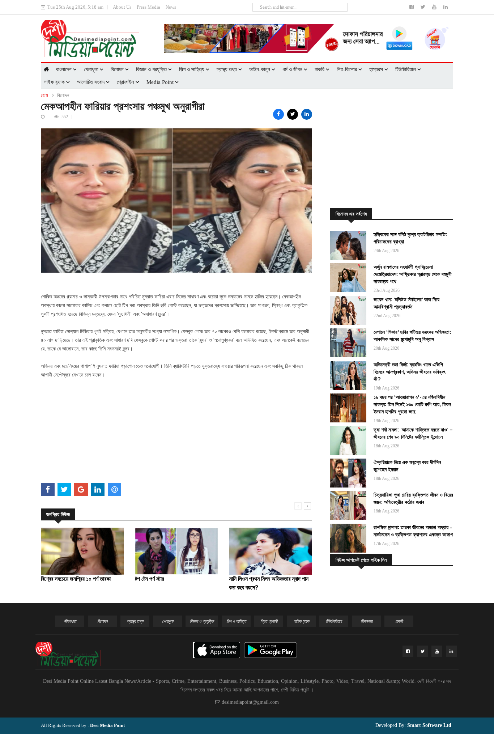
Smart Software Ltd (428, 725)
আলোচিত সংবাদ (91, 82)
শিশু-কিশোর (347, 69)
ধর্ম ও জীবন (293, 69)
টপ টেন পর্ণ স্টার (149, 579)
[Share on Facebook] (278, 114)
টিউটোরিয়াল (406, 69)
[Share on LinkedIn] (306, 114)
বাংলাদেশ (64, 69)
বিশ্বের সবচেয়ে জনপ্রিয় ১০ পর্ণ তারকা (76, 579)
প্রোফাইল (126, 82)
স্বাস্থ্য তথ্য (227, 69)
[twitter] (424, 7)
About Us (122, 7)
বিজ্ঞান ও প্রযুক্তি (152, 69)
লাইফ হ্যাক (55, 82)
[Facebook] (412, 7)
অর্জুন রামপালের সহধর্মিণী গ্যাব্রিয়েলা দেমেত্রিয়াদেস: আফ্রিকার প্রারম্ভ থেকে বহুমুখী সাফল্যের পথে (413, 274)
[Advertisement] (176, 430)
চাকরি (320, 69)
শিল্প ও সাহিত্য (192, 69)
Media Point (160, 82)
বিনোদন (118, 69)
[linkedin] (445, 7)
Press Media (148, 7)
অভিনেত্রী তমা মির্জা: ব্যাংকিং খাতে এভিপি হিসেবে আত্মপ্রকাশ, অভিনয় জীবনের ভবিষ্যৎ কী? (409, 372)
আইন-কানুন (260, 69)
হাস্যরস (376, 69)
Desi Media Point (107, 725)
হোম (44, 95)
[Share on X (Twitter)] (292, 114)
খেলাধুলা (92, 69)
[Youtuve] (435, 7)
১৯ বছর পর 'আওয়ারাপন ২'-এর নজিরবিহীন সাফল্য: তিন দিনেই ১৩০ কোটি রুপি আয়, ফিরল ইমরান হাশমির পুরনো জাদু (412, 404)
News (171, 7)
